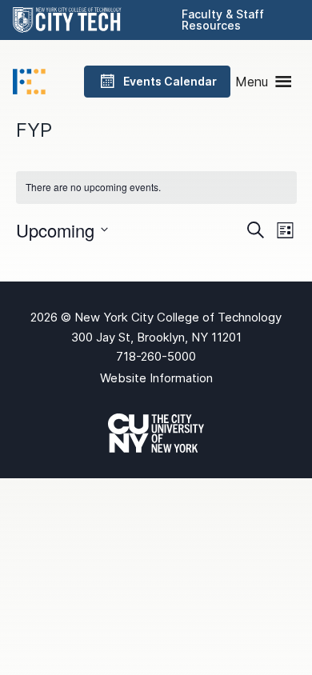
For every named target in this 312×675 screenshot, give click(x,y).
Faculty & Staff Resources (223, 19)
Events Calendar (170, 81)
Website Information (156, 377)
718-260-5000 (156, 356)
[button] (251, 82)
